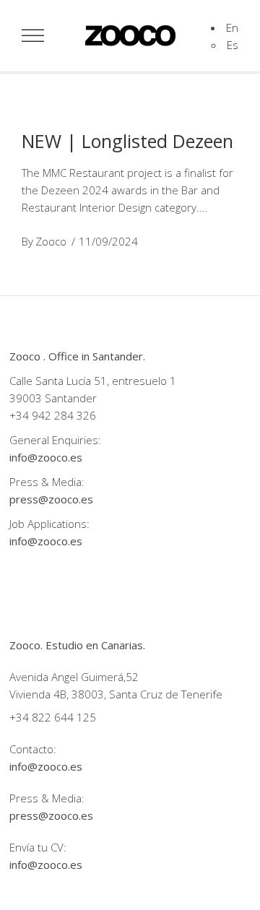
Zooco (50, 241)
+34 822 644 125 (52, 717)
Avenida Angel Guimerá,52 (74, 677)
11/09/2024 (108, 241)
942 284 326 (64, 415)
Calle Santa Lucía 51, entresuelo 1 (92, 380)
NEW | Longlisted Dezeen (127, 141)
